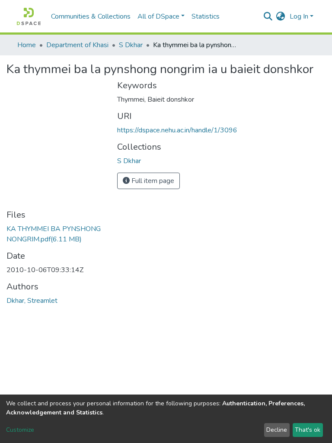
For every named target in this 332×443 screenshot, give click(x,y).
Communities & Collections (91, 16)
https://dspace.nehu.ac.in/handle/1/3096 (177, 130)
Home (26, 45)
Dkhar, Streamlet (31, 300)
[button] (281, 16)
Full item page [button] (152, 181)
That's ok (307, 430)
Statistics (206, 16)
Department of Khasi (77, 45)
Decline (276, 430)
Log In (299, 16)
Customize (20, 430)
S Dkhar (131, 45)
